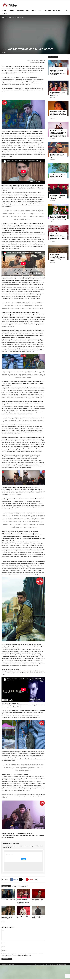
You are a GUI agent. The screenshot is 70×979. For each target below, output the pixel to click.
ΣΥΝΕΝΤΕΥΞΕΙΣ (19, 10)
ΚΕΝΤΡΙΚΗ (37, 964)
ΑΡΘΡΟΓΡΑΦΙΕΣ (56, 10)
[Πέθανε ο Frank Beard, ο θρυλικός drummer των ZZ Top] (58, 149)
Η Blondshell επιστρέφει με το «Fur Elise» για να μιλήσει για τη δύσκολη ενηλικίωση (58, 217)
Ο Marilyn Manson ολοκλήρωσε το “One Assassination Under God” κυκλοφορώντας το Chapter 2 (58, 236)
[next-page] (4, 921)
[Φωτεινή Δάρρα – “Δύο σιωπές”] (8, 893)
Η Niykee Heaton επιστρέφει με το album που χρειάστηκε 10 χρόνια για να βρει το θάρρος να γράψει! (57, 257)
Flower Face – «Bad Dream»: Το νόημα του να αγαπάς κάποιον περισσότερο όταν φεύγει (58, 114)
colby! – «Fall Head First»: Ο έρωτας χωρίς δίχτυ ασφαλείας (57, 176)
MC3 (6, 17)
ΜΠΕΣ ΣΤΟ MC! (55, 964)
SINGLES (33, 10)
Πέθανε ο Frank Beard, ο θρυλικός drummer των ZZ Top (57, 156)
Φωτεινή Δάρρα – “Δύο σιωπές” (8, 899)
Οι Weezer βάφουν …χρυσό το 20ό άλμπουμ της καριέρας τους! (57, 94)
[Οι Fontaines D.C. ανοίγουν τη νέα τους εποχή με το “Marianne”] (58, 191)
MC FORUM (42, 964)
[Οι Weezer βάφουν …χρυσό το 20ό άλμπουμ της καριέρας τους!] (58, 88)
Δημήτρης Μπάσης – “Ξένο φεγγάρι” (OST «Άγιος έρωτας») (37, 917)
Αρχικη (4, 10)
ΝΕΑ (27, 10)
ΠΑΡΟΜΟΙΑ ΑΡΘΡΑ (6, 886)
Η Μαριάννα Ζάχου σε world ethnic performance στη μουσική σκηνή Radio (7, 917)
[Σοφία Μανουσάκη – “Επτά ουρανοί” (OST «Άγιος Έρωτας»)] (38, 893)
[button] (66, 10)
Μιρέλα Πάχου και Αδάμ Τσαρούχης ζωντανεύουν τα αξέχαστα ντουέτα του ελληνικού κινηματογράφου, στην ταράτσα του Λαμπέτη (58, 133)
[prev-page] (2, 921)
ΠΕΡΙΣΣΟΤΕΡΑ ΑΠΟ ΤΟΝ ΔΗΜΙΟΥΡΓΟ (20, 886)
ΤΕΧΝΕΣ (4, 13)
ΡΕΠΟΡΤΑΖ (10, 10)
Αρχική (3, 17)
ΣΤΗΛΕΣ (40, 10)
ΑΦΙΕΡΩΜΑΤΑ (48, 10)
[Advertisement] (44, 5)
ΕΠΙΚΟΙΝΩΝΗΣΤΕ (62, 964)
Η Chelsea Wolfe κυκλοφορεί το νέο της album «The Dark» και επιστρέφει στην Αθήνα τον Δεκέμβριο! (58, 71)
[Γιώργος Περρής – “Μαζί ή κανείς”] (23, 910)
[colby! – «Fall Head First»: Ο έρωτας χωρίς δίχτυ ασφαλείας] (58, 170)
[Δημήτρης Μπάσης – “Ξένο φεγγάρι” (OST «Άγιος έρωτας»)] (38, 910)
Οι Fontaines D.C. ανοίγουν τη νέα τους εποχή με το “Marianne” (57, 197)
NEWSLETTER (48, 964)
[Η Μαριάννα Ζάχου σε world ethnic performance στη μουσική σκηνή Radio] (8, 910)
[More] (36, 879)
